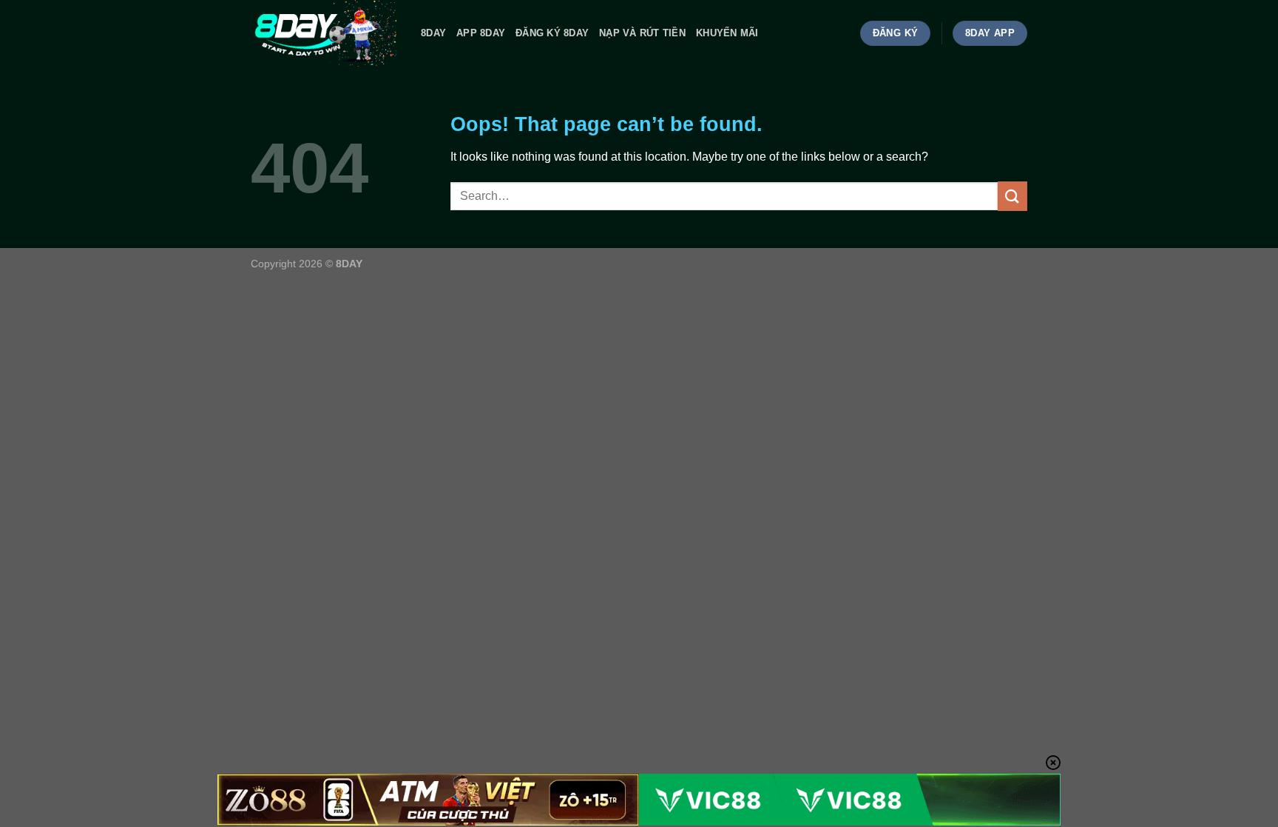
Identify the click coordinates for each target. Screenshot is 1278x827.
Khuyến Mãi (727, 32)
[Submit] (1012, 195)
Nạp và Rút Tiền (642, 32)
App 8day (480, 32)
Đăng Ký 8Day (552, 32)
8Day (433, 32)
